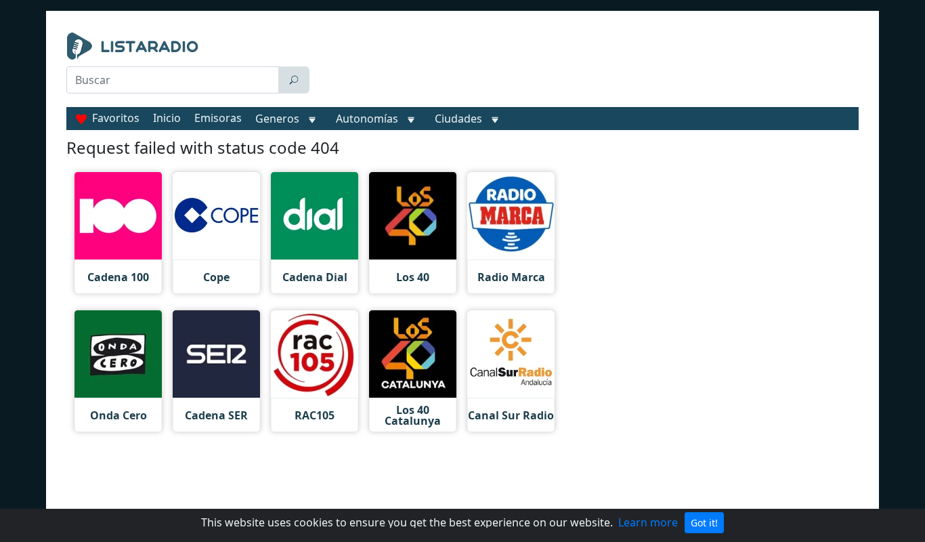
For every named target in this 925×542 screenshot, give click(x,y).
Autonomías (367, 118)
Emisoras (218, 117)
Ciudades (458, 118)
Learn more (648, 522)
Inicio (167, 117)
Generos (277, 118)
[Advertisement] (587, 66)
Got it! (704, 522)
